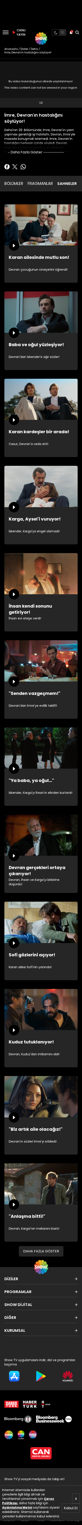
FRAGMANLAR (40, 183)
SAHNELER (67, 183)
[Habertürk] (11, 1404)
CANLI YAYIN (20, 32)
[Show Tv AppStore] (14, 1376)
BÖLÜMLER (13, 183)
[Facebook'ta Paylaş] (7, 166)
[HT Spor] (45, 1404)
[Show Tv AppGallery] (68, 1376)
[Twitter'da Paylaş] (14, 166)
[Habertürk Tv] (30, 1404)
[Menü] (6, 32)
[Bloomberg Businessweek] (54, 1419)
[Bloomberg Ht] (18, 1419)
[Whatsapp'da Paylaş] (23, 167)
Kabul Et (71, 1508)
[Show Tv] (41, 38)
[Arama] (77, 32)
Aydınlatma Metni (17, 1507)
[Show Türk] (20, 1435)
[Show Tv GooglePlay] (41, 1376)
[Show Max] (33, 1435)
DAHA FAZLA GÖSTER (41, 1251)
